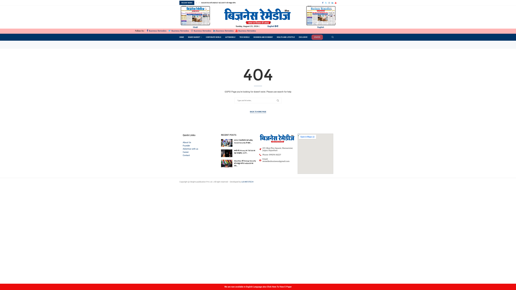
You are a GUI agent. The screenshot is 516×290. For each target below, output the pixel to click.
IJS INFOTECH (247, 182)
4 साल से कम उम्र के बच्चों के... (210, 3)
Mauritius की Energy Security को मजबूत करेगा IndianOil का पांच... (245, 163)
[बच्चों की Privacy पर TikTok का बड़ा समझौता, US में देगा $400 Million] (226, 153)
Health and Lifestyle (286, 37)
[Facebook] (322, 3)
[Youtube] (336, 3)
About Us (187, 142)
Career (186, 152)
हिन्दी (276, 26)
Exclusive (303, 37)
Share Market (194, 37)
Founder (186, 145)
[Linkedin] (332, 3)
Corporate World (213, 37)
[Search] (332, 37)
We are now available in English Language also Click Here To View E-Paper (258, 287)
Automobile (230, 37)
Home (181, 37)
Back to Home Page (258, 112)
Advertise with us (190, 149)
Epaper (317, 37)
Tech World (244, 37)
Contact (186, 155)
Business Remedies (157, 31)
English (271, 26)
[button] (196, 3)
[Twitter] (326, 3)
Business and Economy (263, 37)
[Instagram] (329, 3)
